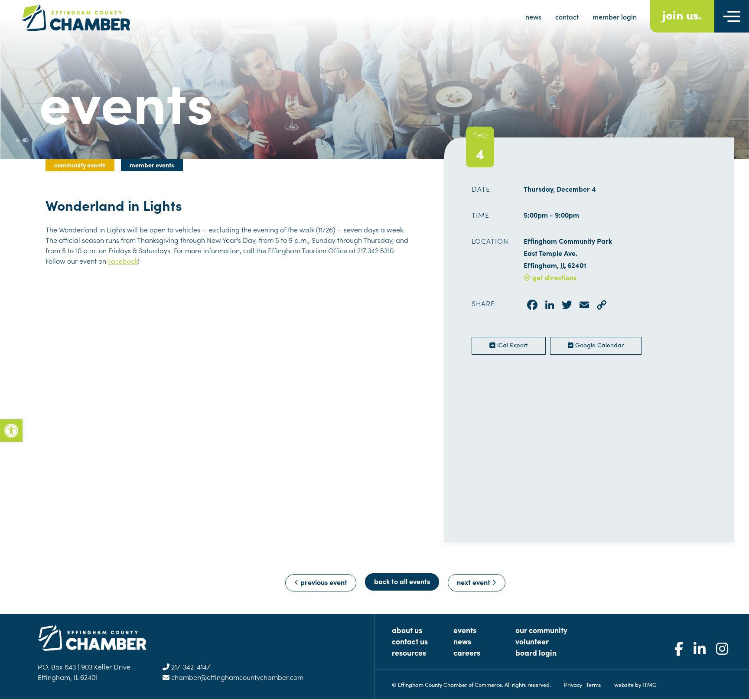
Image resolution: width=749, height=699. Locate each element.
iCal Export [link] (511, 344)
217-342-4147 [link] (189, 666)
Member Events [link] (152, 164)
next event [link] (474, 582)
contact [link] (567, 16)
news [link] (533, 16)
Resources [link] (409, 652)
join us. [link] (682, 14)
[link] (11, 430)
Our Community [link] (541, 629)
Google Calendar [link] (598, 344)
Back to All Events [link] (402, 581)
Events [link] (464, 629)
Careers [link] (466, 652)
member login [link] (615, 16)
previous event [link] (323, 582)
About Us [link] (407, 629)
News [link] (462, 641)
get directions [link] (553, 277)
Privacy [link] (573, 684)
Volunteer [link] (532, 641)
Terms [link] (593, 684)
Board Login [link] (536, 652)
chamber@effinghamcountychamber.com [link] (236, 677)
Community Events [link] (80, 164)
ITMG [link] (649, 684)
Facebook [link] (123, 260)
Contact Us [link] (410, 641)
